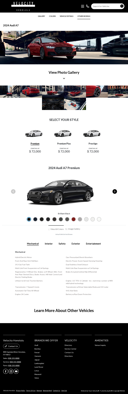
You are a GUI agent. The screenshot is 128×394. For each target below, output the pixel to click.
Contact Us (13, 346)
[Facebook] (5, 371)
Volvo (36, 378)
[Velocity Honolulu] (22, 6)
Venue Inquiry (100, 345)
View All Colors (57, 229)
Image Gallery (74, 229)
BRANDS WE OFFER (46, 340)
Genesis (37, 356)
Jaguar (37, 360)
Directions (69, 356)
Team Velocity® (93, 391)
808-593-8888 (13, 358)
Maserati (37, 374)
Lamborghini (39, 363)
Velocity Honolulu (9, 390)
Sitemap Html (47, 390)
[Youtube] (16, 371)
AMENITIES (101, 340)
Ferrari (37, 352)
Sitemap (39, 390)
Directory (68, 345)
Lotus (36, 371)
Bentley (37, 349)
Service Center (70, 349)
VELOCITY (71, 340)
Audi (36, 345)
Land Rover (38, 367)
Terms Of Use (31, 390)
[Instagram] (10, 371)
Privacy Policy (20, 390)
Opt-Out (64, 390)
